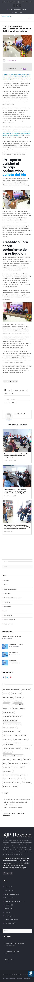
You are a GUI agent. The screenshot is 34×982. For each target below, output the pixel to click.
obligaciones (7, 752)
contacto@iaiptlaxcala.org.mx (17, 9)
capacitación (16, 693)
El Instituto (7, 602)
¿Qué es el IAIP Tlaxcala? (16, 644)
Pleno (5, 611)
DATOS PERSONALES (19, 708)
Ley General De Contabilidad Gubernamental (12, 743)
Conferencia (18, 701)
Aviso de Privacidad (12, 2)
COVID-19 (6, 708)
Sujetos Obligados (9, 620)
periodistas (9, 393)
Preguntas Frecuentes (25, 2)
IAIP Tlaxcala (7, 735)
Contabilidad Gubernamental (12, 598)
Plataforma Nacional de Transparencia (13, 398)
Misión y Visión (13, 652)
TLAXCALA (12, 402)
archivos (6, 693)
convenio (6, 705)
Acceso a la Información (11, 689)
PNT (6, 402)
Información (7, 606)
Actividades (26, 689)
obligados (6, 759)
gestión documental (10, 728)
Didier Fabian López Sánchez (12, 716)
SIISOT (4, 2)
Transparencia (8, 624)
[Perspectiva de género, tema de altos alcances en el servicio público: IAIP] (17, 441)
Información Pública (19, 390)
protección (6, 767)
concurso (19, 697)
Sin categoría (8, 615)
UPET (18, 782)
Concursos (7, 593)
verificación (27, 782)
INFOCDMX (24, 735)
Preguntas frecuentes (23, 978)
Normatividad (13, 661)
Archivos (6, 580)
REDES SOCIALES (19, 767)
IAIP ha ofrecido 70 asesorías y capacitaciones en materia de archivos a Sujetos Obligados (15, 491)
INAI (16, 735)
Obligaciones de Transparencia (13, 756)
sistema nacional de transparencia (14, 775)
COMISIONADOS (8, 697)
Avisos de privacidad (9, 978)
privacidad (25, 763)
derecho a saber (8, 712)
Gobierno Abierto (8, 731)
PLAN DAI (26, 759)
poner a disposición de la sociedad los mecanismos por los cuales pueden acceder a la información (17, 133)
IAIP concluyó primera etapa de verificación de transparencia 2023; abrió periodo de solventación (17, 527)
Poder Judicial (13, 763)
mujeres (25, 748)
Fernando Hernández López (12, 724)
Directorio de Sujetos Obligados (11, 636)
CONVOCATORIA (18, 705)
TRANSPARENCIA (8, 782)
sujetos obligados (9, 779)
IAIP (9, 390)
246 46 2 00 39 (18, 12)
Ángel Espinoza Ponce (10, 786)
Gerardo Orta (12, 60)
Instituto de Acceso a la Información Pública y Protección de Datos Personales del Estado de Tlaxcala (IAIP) (16, 77)
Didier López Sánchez (10, 720)
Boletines (24, 65)
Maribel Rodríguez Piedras (11, 748)
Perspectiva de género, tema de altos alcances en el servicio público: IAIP (16, 455)
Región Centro (8, 771)
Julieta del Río (14, 174)
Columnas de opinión (10, 589)
